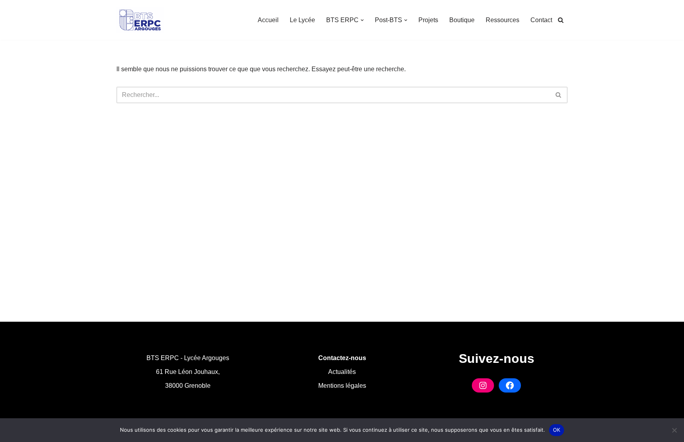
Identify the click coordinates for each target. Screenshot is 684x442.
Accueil (268, 20)
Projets (428, 20)
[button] (362, 20)
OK (556, 430)
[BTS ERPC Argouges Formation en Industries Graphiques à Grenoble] (140, 20)
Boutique (462, 20)
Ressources (502, 20)
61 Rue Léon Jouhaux (187, 371)
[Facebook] (510, 385)
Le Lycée (302, 20)
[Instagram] (483, 385)
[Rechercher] (561, 20)
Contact (541, 20)
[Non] (674, 430)
